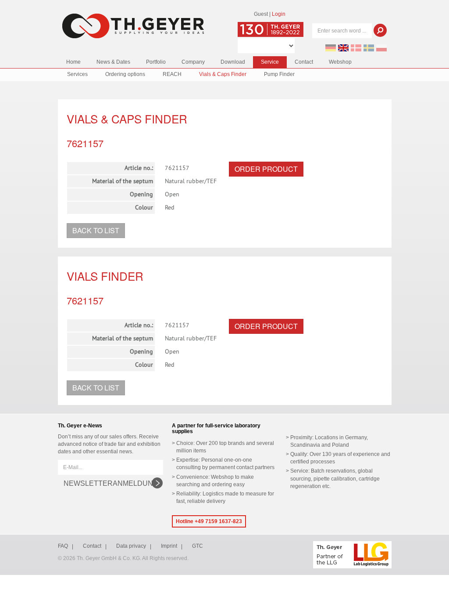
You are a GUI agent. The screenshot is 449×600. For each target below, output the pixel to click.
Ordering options (125, 74)
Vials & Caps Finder (222, 74)
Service (270, 62)
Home (73, 62)
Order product (266, 169)
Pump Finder (279, 74)
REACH (172, 74)
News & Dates (113, 62)
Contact (304, 62)
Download (233, 62)
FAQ (63, 546)
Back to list (95, 230)
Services (77, 74)
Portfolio (156, 62)
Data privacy (131, 546)
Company (193, 62)
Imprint (169, 546)
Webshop (340, 62)
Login (278, 14)
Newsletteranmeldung (111, 483)
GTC (197, 546)
